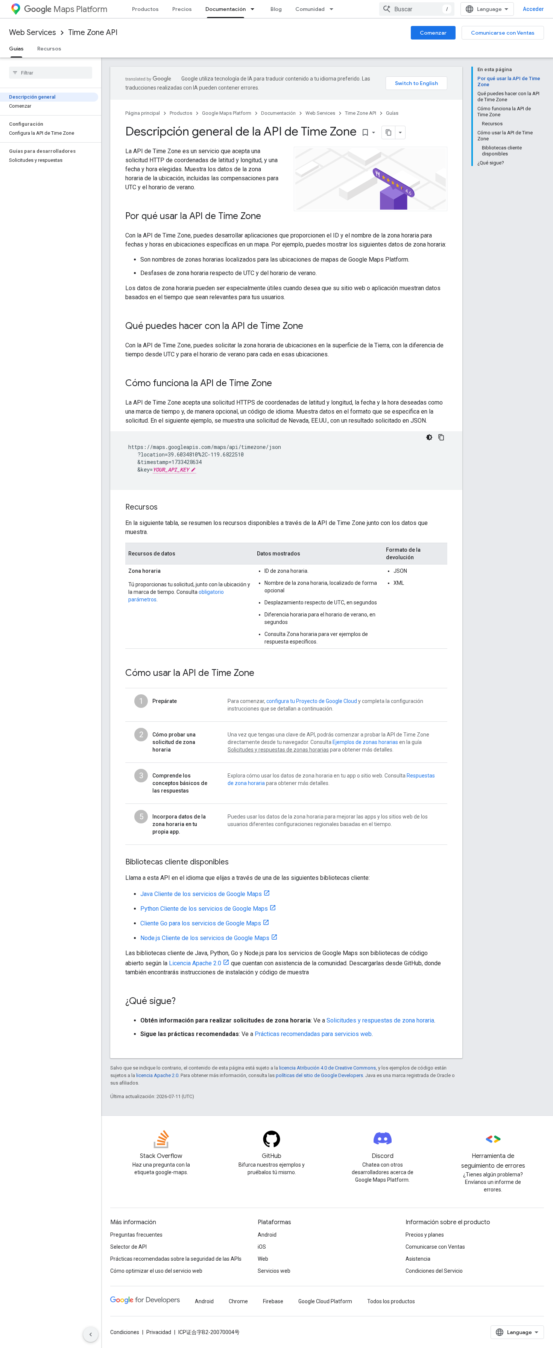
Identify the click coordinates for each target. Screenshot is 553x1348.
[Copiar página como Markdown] (388, 132)
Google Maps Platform (226, 113)
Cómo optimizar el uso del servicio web (156, 1271)
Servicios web (274, 1271)
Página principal (142, 113)
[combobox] (416, 9)
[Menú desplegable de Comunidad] (334, 9)
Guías (16, 48)
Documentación (225, 9)
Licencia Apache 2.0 (195, 963)
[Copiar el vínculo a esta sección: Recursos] (165, 507)
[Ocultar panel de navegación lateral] (90, 1334)
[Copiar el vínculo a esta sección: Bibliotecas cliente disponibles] (236, 862)
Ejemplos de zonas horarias (365, 742)
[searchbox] (50, 73)
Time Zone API (92, 32)
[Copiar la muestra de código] (441, 437)
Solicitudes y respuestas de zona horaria (380, 1020)
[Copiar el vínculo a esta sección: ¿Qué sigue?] (183, 1001)
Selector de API (128, 1247)
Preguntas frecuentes (136, 1235)
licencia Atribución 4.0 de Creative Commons (327, 1068)
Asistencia (418, 1259)
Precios (182, 9)
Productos (145, 9)
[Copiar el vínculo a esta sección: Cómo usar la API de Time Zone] (264, 673)
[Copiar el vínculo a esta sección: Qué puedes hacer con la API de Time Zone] (310, 326)
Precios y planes (425, 1235)
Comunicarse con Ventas (503, 32)
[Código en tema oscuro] (429, 437)
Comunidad (310, 9)
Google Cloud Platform (325, 1301)
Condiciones (124, 1332)
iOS (262, 1247)
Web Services (32, 32)
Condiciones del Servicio (434, 1271)
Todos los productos (391, 1301)
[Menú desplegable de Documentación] (255, 9)
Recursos (49, 48)
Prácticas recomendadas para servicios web (313, 1034)
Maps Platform (80, 9)
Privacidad (158, 1332)
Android (267, 1235)
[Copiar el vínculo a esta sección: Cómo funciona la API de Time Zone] (279, 383)
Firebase (273, 1301)
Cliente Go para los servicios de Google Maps (200, 923)
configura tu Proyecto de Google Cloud (311, 701)
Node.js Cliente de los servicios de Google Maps (204, 938)
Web (263, 1259)
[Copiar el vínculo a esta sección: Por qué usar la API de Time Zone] (268, 216)
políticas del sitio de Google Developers (319, 1075)
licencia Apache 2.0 (157, 1075)
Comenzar (433, 32)
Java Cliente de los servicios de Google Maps (201, 894)
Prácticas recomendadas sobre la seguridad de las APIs (176, 1259)
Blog (276, 9)
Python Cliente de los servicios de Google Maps (204, 908)
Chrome (238, 1301)
